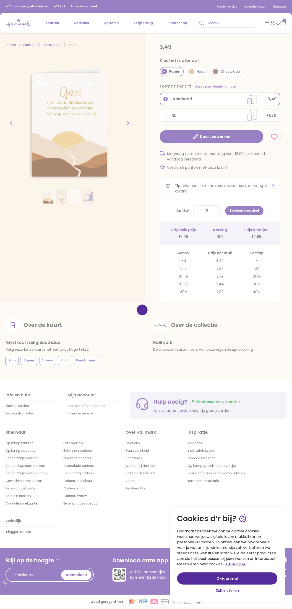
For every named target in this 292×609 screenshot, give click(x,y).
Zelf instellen (227, 590)
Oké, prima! (227, 578)
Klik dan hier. (235, 564)
